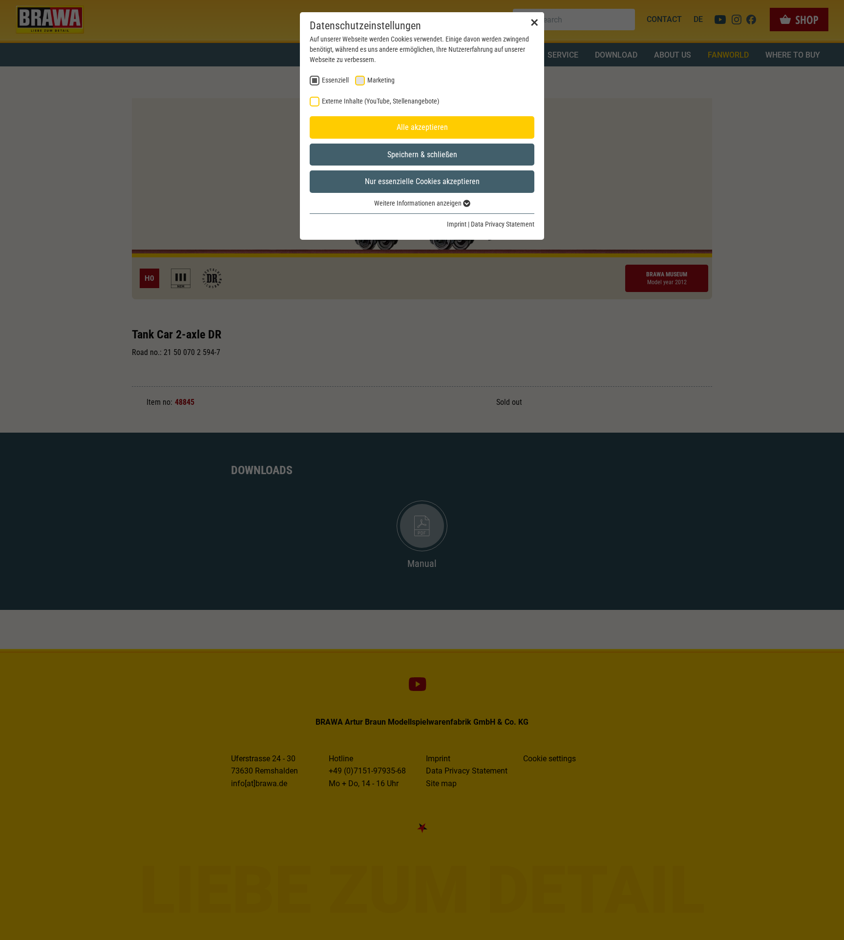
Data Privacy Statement (502, 224)
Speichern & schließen (422, 154)
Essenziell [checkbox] (335, 80)
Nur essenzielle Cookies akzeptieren (422, 181)
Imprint (456, 224)
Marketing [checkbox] (381, 80)
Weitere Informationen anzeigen (418, 203)
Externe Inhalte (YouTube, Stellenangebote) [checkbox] (380, 101)
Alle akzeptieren (422, 127)
